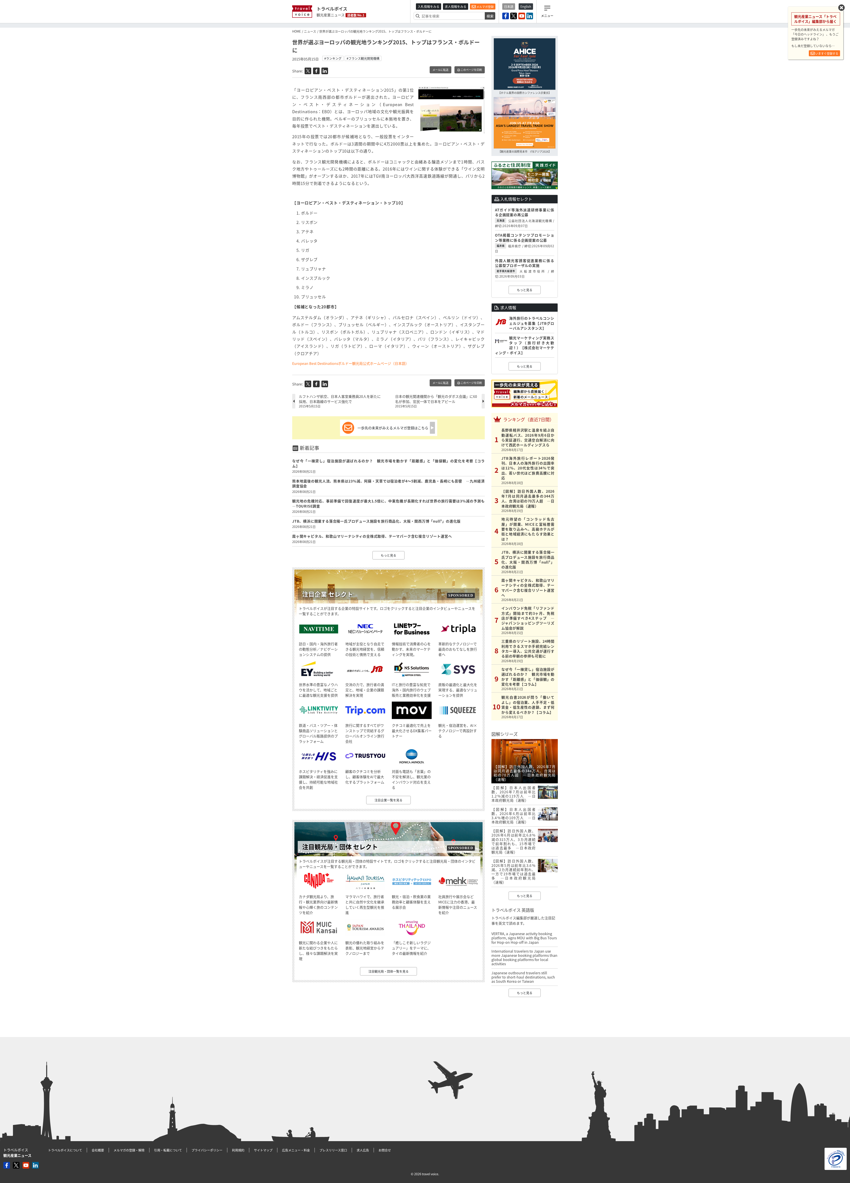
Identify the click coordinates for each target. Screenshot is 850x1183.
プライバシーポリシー (206, 1150)
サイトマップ (263, 1150)
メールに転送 (440, 70)
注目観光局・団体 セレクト (340, 846)
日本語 (508, 6)
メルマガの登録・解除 (129, 1150)
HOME (296, 31)
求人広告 (363, 1150)
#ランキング (333, 58)
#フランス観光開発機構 (363, 58)
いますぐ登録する (826, 53)
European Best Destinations (315, 363)
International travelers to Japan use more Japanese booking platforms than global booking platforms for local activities (524, 957)
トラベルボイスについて (65, 1150)
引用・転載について (168, 1150)
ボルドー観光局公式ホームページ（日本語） (373, 363)
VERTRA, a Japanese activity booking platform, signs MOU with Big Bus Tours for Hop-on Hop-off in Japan (524, 938)
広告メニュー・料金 (296, 1150)
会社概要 (98, 1150)
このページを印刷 (471, 70)
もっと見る (388, 555)
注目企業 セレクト (327, 594)
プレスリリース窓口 (333, 1150)
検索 (490, 16)
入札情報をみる (428, 6)
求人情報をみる (455, 6)
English (525, 6)
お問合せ (385, 1150)
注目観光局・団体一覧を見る (388, 971)
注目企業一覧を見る (388, 800)
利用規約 (238, 1150)
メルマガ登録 (485, 6)
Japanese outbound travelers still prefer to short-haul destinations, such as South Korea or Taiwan (523, 977)
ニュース (310, 31)
